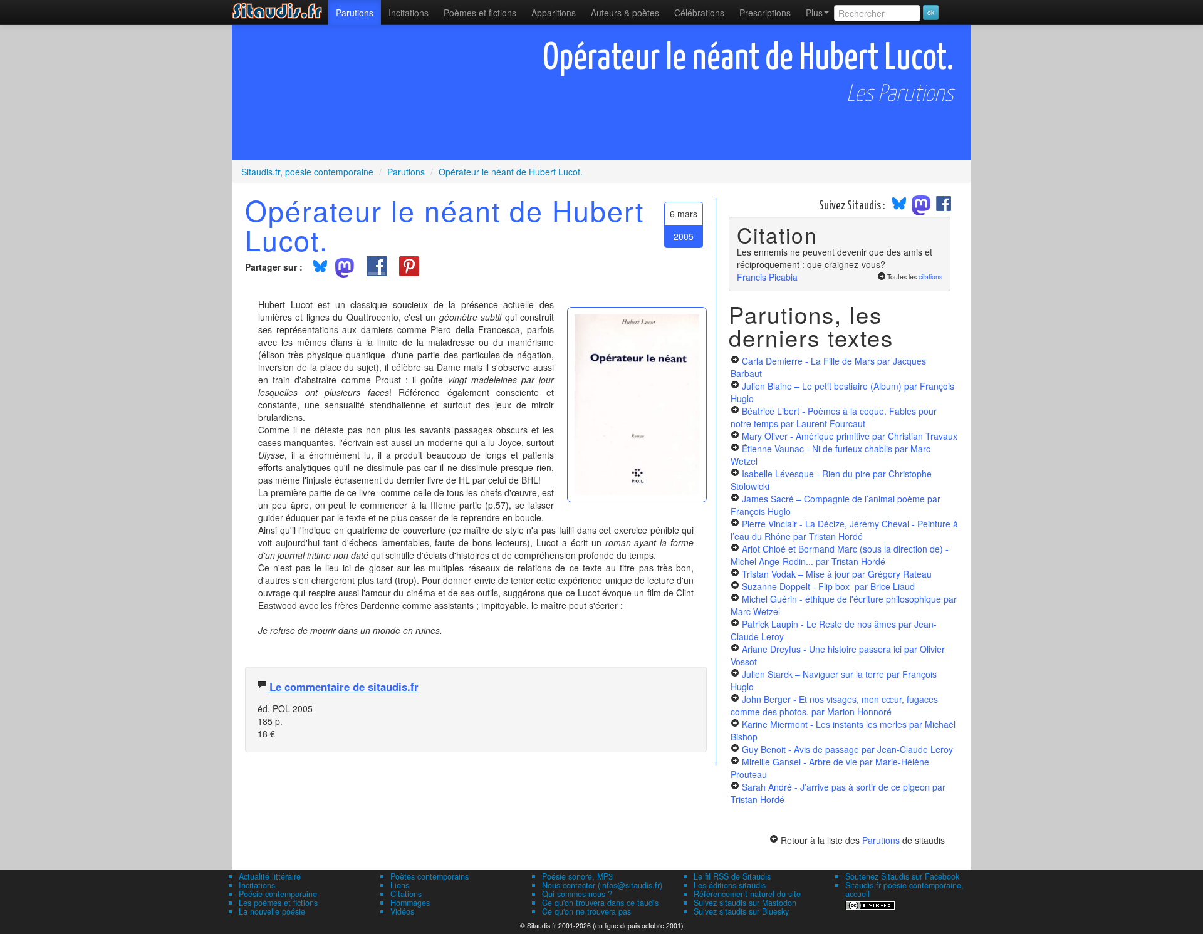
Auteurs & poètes (625, 12)
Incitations (257, 885)
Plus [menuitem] (814, 12)
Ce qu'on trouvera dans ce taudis (600, 902)
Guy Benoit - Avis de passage (847, 749)
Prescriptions (765, 12)
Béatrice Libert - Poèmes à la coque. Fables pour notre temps (834, 417)
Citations (406, 894)
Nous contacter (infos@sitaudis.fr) (602, 885)
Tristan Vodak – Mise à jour (837, 574)
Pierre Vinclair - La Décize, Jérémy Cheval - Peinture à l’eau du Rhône (844, 529)
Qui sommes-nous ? (577, 894)
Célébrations (699, 12)
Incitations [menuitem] (408, 12)
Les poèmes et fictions (278, 902)
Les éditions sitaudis (730, 885)
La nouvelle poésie (272, 911)
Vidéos (402, 911)
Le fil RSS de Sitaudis (732, 876)
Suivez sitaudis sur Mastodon (745, 902)
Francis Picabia (767, 277)
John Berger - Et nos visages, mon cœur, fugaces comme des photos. (834, 705)
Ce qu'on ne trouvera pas (586, 911)
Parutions (354, 12)
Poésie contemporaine (278, 894)
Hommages (410, 902)
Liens (399, 885)
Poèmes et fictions (480, 12)
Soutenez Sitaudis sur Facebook (902, 876)
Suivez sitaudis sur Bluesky (741, 911)
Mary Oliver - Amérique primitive (849, 436)
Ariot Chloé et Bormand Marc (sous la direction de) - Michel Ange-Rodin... (840, 555)
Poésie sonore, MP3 (577, 876)
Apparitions (553, 12)
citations (930, 276)
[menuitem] (354, 12)
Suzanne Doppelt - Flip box (828, 586)
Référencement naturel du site (747, 894)
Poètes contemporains (429, 876)
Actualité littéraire (270, 876)
